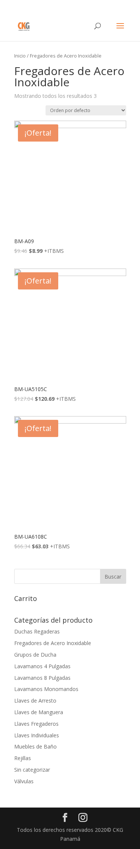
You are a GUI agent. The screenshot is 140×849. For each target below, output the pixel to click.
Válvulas (24, 781)
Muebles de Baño (35, 746)
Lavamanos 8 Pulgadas (42, 677)
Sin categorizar (32, 769)
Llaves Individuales (36, 735)
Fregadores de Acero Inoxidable (52, 643)
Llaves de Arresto (35, 700)
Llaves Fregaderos (36, 723)
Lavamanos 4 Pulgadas (42, 666)
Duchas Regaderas (37, 631)
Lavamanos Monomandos (46, 688)
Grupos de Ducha (35, 654)
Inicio (20, 55)
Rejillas (22, 758)
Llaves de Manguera (38, 712)
